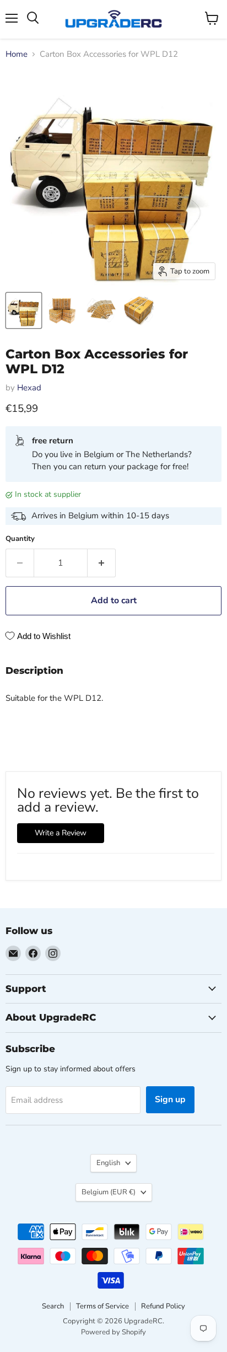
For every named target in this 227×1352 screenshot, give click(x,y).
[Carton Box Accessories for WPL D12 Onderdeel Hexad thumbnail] (23, 310)
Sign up (170, 1099)
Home (17, 54)
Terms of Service (102, 1306)
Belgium (109, 1192)
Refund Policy (163, 1306)
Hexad (29, 387)
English (108, 1163)
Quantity (20, 539)
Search (53, 1306)
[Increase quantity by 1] (102, 563)
